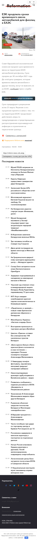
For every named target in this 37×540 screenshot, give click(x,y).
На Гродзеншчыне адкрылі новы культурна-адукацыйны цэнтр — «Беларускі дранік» (23, 259)
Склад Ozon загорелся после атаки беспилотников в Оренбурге (23, 269)
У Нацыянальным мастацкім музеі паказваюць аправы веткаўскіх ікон (23, 470)
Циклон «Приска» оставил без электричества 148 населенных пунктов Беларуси (22, 337)
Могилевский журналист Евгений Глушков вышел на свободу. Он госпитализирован (22, 201)
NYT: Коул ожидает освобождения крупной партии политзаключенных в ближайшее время (23, 300)
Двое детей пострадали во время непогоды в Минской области (22, 250)
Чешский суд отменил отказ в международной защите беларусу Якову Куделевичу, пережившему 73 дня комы (22, 288)
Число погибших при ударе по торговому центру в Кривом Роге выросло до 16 (23, 426)
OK (26, 537)
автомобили (7, 147)
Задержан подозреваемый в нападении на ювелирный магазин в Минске (23, 278)
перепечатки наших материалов (13, 515)
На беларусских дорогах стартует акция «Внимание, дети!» (22, 211)
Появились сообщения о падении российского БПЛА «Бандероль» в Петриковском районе (22, 386)
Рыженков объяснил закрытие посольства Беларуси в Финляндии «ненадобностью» (20, 406)
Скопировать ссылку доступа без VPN (17, 156)
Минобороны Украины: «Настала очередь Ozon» (21, 321)
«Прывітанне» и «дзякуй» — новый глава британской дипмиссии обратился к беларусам (22, 311)
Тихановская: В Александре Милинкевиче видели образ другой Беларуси (22, 396)
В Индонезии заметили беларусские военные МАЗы (23, 236)
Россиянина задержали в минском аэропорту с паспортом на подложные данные (22, 436)
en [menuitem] (34, 1)
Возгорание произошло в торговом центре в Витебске (23, 328)
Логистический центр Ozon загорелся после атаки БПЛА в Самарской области (23, 461)
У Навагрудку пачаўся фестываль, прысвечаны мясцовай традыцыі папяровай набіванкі (21, 365)
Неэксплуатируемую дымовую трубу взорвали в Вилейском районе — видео (22, 375)
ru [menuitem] (30, 1)
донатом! (28, 140)
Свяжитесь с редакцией (16, 136)
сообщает (14, 89)
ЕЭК (20, 147)
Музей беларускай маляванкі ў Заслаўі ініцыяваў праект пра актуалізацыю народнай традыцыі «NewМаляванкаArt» (21, 224)
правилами (17, 511)
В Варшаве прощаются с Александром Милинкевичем (21, 417)
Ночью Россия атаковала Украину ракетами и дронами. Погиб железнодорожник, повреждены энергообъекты (23, 449)
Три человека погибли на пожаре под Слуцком (21, 242)
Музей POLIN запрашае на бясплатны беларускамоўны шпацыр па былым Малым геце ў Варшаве (23, 171)
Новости (8, 44)
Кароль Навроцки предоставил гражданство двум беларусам (22, 181)
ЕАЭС (15, 147)
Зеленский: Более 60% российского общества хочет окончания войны (23, 190)
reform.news (8, 55)
